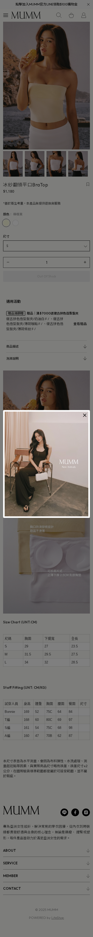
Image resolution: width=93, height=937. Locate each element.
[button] (85, 415)
